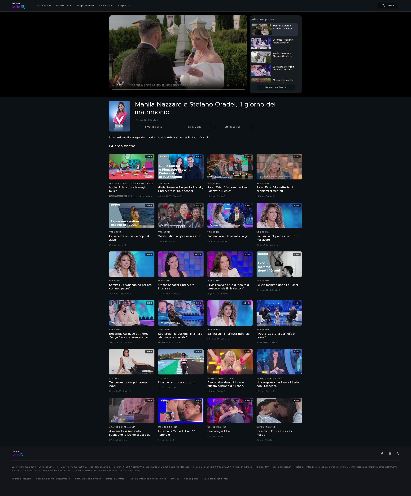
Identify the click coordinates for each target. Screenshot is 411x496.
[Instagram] (390, 453)
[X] (398, 453)
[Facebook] (381, 453)
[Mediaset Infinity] (19, 5)
